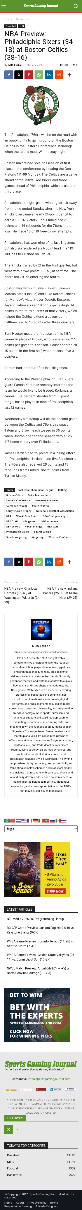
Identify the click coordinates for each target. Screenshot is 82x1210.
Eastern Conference (18, 500)
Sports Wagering (16, 537)
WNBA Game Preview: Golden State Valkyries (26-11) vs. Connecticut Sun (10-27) (41, 957)
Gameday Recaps (16, 505)
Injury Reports (40, 505)
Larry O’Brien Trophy (18, 510)
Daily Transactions (39, 495)
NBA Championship (54, 516)
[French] (30, 820)
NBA (22, 26)
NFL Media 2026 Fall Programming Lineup (35, 919)
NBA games (30, 521)
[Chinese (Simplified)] (13, 820)
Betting (62, 490)
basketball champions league (35, 490)
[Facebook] (8, 74)
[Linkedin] (49, 74)
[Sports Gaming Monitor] (37, 1041)
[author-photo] (41, 640)
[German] (35, 820)
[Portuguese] (47, 820)
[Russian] (53, 820)
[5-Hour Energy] (37, 896)
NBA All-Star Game (27, 516)
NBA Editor (15, 65)
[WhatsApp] (39, 74)
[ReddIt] (59, 74)
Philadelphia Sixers (17, 531)
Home (8, 19)
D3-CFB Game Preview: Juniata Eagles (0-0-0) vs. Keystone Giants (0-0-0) (40, 930)
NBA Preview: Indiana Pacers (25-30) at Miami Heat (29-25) (60, 593)
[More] (69, 74)
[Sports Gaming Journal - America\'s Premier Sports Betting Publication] (41, 6)
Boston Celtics (14, 495)
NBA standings (33, 526)
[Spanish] (58, 820)
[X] (18, 74)
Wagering (38, 537)
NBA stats (52, 526)
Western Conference (61, 537)
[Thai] (64, 820)
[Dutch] (18, 820)
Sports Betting (42, 531)
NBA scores (13, 526)
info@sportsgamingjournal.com (49, 1078)
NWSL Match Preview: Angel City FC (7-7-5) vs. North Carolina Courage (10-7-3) (38, 971)
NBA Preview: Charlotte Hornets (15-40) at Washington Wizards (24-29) (22, 595)
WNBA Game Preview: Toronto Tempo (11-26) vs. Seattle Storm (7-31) (41, 944)
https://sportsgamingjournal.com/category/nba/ (41, 652)
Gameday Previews (46, 500)
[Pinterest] (28, 74)
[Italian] (41, 820)
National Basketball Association (55, 510)
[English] (24, 820)
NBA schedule (50, 521)
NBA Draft (12, 521)
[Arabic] (7, 820)
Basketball (22, 19)
